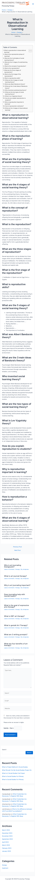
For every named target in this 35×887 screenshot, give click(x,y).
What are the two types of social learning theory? (14, 93)
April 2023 (5, 842)
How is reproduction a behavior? (14, 106)
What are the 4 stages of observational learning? (16, 109)
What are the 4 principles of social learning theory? (14, 59)
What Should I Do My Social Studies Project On (17, 770)
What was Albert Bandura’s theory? (15, 84)
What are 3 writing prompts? (15, 634)
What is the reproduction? (12, 68)
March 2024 (6, 830)
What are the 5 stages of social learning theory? (14, 81)
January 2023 (6, 851)
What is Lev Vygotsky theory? (13, 96)
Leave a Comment (9, 569)
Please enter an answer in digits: (14, 722)
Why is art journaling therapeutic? (12, 566)
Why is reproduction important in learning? (14, 103)
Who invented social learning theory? (15, 90)
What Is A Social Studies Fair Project (13, 773)
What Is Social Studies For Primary (13, 776)
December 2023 (7, 833)
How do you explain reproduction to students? (15, 99)
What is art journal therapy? (15, 576)
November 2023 (7, 836)
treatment (5, 868)
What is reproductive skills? (12, 78)
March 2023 (6, 845)
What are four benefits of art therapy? (16, 644)
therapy (17, 569)
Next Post (17, 550)
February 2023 (6, 848)
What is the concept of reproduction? (15, 66)
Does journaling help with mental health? (14, 595)
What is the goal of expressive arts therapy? (16, 606)
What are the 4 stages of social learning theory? (16, 63)
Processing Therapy (8, 6)
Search (4, 749)
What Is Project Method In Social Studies (15, 767)
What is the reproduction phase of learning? (14, 55)
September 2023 (7, 839)
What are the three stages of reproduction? (12, 71)
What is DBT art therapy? (14, 616)
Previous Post (17, 547)
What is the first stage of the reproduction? (12, 75)
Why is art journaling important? (17, 585)
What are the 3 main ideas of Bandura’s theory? (16, 87)
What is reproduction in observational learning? (15, 51)
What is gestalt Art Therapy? (16, 625)
